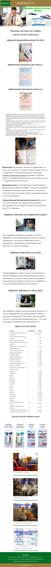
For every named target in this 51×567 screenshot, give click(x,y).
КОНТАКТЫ (25, 555)
